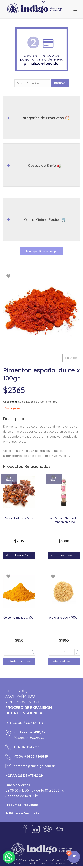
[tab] (12, 408)
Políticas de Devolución (23, 813)
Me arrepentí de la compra (41, 251)
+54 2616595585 (39, 747)
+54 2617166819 (36, 756)
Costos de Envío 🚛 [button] (44, 165)
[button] (9, 857)
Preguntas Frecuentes (21, 805)
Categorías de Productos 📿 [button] (44, 118)
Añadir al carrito (19, 661)
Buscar (60, 83)
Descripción (13, 408)
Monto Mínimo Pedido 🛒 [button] (44, 219)
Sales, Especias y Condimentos (37, 401)
